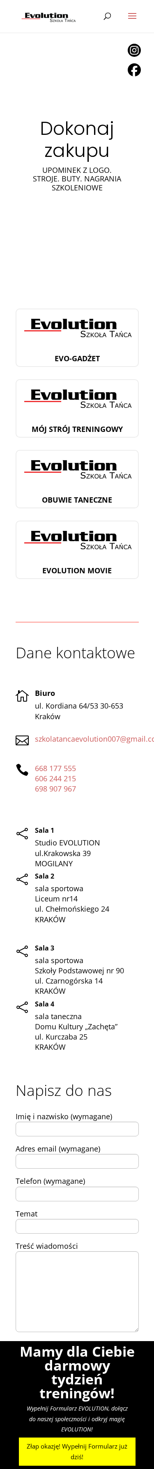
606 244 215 (55, 778)
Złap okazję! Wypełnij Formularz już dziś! (77, 1451)
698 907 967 (55, 789)
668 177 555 (55, 768)
